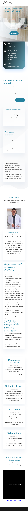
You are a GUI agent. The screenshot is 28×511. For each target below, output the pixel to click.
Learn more (20, 100)
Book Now (14, 33)
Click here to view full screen (14, 500)
